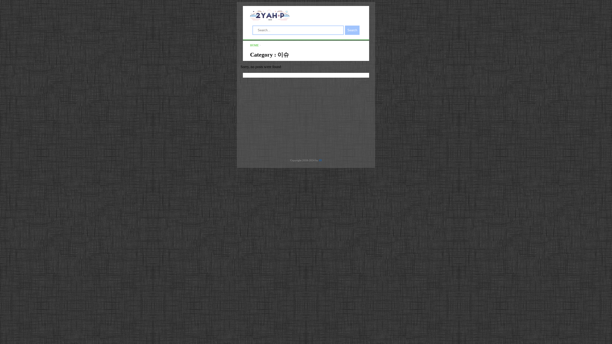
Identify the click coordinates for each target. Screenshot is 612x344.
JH (320, 160)
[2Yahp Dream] (270, 19)
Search (352, 30)
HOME (254, 45)
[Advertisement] (306, 118)
